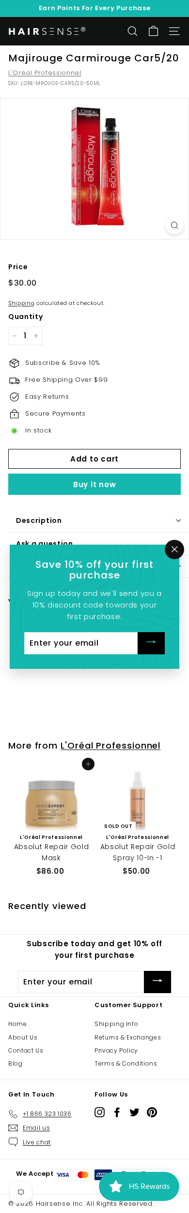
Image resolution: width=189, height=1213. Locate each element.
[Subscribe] (151, 643)
